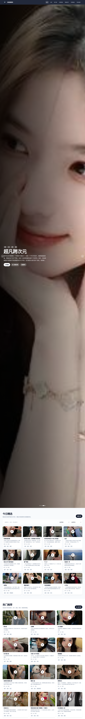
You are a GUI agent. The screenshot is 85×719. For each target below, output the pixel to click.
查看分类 (79, 516)
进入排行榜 (78, 607)
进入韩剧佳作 (15, 264)
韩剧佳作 (67, 2)
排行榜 (55, 2)
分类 (51, 2)
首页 (47, 2)
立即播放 (7, 264)
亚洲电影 (78, 2)
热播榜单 (23, 264)
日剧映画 (73, 2)
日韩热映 (61, 2)
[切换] (39, 505)
